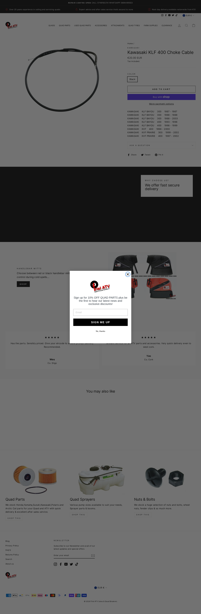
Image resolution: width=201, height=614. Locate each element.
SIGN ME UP (100, 322)
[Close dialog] (127, 274)
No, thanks (100, 331)
